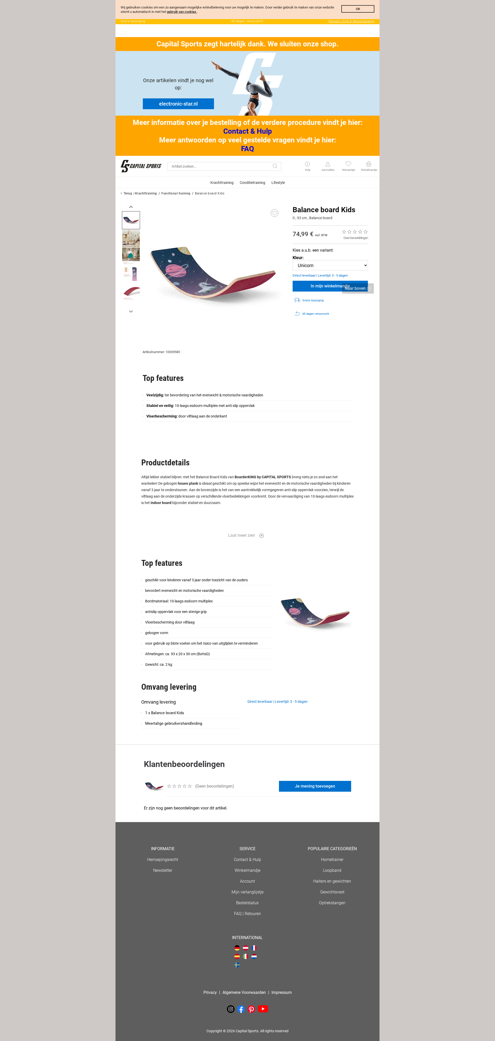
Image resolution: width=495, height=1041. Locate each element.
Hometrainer (332, 859)
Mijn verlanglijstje (247, 892)
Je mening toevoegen (315, 786)
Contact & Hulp (247, 131)
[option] (131, 220)
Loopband (332, 870)
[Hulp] (307, 164)
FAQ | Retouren (247, 913)
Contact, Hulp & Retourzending (351, 21)
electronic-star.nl (178, 104)
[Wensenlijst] (348, 164)
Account (247, 881)
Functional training (176, 193)
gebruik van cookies (182, 12)
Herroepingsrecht (162, 859)
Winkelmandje (247, 870)
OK (358, 9)
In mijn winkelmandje (330, 286)
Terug (128, 193)
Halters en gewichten (332, 881)
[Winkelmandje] (368, 164)
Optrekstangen (332, 902)
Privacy (210, 992)
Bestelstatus (247, 902)
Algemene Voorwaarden (244, 992)
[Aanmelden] (327, 164)
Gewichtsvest (332, 892)
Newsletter (162, 870)
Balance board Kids (209, 193)
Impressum (281, 992)
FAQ (247, 148)
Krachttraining (146, 193)
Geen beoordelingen (355, 238)
